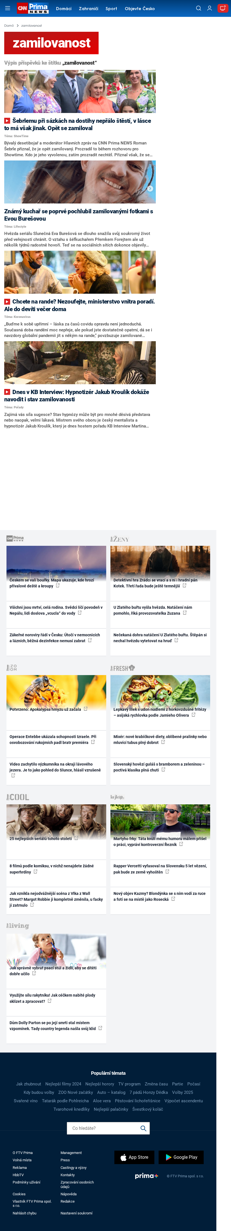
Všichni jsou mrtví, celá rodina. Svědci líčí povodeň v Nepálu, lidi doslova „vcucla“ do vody (56, 610)
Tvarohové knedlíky (72, 1109)
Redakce (68, 1201)
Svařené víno (26, 1100)
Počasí (193, 1084)
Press (65, 1160)
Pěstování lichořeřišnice (137, 1100)
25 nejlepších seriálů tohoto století (41, 838)
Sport (111, 9)
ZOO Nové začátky (75, 1092)
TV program (129, 1084)
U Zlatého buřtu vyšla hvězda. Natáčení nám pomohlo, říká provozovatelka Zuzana (153, 610)
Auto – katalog (111, 1092)
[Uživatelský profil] (209, 8)
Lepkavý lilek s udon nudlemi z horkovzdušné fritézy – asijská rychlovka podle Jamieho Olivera (160, 712)
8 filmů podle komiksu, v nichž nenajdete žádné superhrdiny (52, 869)
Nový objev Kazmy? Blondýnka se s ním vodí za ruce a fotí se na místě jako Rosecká (160, 896)
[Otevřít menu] (8, 8)
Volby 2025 (182, 1092)
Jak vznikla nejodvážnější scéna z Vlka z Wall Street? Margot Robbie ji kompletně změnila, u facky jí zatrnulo (56, 899)
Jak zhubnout (28, 1084)
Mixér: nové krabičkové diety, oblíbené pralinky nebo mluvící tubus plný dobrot (160, 739)
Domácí (64, 9)
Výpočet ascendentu (184, 1100)
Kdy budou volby (39, 1092)
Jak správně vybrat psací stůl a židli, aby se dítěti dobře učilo (53, 971)
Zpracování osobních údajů (77, 1184)
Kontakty (68, 1175)
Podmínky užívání (26, 1182)
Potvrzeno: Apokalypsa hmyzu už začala (46, 709)
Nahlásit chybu (24, 1213)
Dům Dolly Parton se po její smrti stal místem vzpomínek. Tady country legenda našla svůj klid (53, 1025)
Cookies (19, 1194)
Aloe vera (102, 1100)
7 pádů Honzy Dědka (149, 1092)
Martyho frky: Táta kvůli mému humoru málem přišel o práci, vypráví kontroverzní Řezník (160, 841)
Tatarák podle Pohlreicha (65, 1100)
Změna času (156, 1084)
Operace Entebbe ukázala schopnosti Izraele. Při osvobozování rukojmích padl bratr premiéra (53, 739)
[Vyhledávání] (198, 8)
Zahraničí (88, 9)
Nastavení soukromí (76, 1213)
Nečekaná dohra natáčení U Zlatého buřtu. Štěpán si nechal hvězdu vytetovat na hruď (160, 638)
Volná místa (22, 1160)
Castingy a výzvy (73, 1168)
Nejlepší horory (99, 1084)
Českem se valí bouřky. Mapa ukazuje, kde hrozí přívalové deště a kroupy (52, 583)
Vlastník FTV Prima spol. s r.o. (32, 1203)
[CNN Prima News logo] (32, 8)
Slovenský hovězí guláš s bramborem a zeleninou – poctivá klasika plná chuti (159, 767)
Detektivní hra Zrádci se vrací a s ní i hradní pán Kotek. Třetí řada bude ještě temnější (155, 583)
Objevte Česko (140, 9)
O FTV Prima (23, 1153)
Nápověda (69, 1194)
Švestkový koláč (147, 1109)
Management (71, 1153)
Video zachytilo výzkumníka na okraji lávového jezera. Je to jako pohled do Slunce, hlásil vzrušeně (55, 767)
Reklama (20, 1168)
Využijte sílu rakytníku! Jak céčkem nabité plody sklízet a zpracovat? (52, 998)
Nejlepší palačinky (111, 1109)
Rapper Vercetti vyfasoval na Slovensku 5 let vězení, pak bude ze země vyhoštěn (160, 869)
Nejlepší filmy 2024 (63, 1084)
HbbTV (18, 1175)
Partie (177, 1084)
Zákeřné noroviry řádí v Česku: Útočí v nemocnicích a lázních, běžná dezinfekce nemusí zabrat (55, 638)
